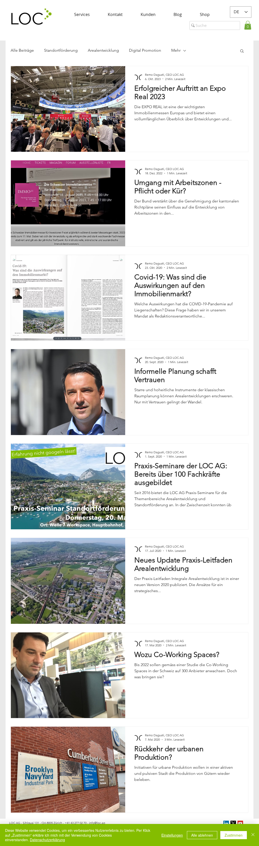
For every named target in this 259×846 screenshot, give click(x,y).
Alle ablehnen (202, 835)
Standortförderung (61, 50)
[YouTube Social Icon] (240, 823)
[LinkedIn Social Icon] (226, 823)
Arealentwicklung (103, 50)
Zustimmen (234, 835)
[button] (247, 25)
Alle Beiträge (22, 50)
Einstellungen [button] (172, 835)
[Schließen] (253, 835)
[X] (233, 823)
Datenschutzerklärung (47, 839)
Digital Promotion (145, 50)
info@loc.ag (97, 823)
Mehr (176, 50)
